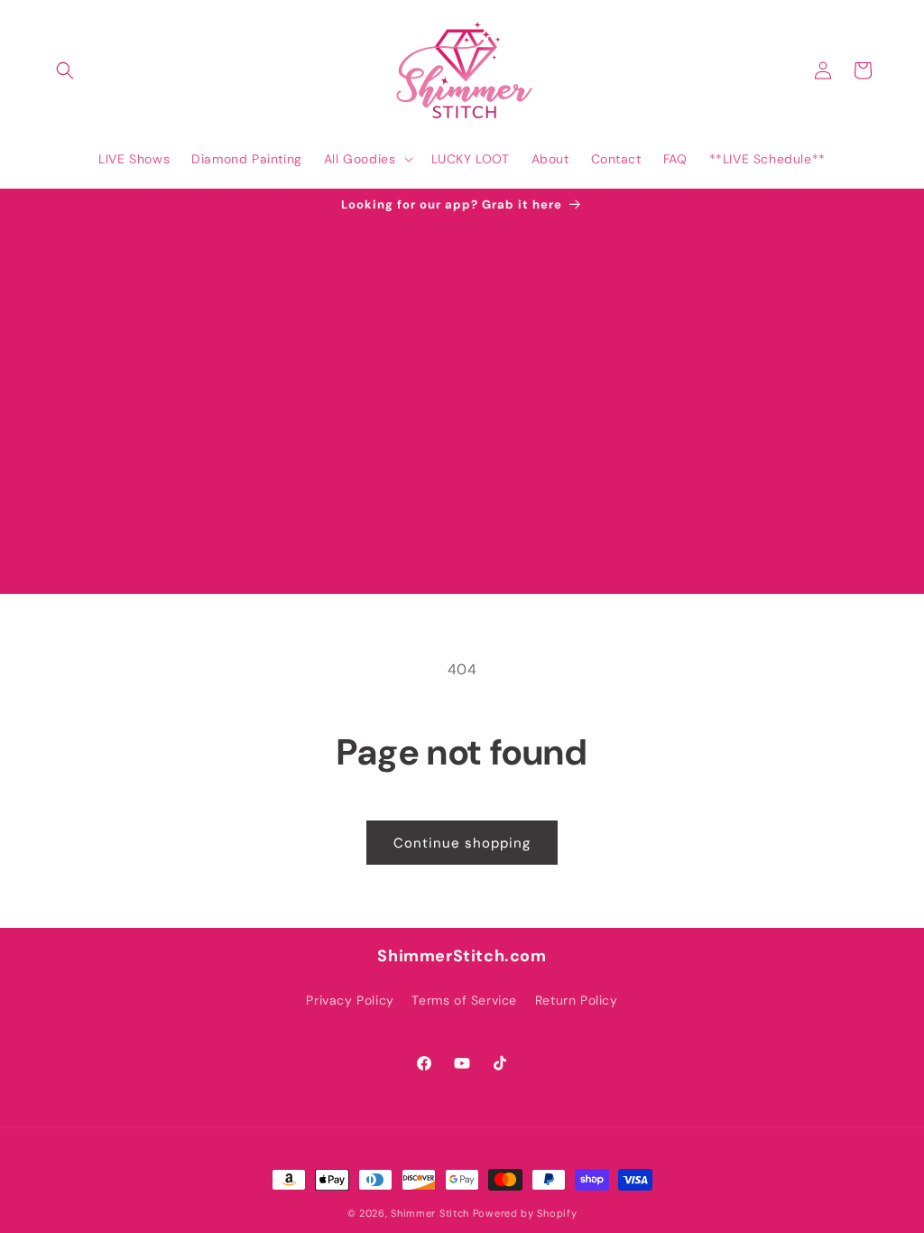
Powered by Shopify (525, 1213)
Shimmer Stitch (430, 1213)
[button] (65, 70)
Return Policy (576, 1000)
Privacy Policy (349, 1000)
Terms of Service (464, 1000)
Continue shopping (462, 843)
